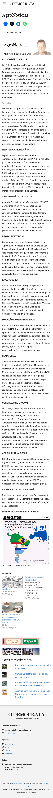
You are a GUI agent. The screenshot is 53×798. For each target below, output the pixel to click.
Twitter (8, 750)
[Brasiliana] (12, 582)
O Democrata (18, 783)
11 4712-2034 (10, 733)
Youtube (8, 754)
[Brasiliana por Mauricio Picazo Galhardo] (36, 587)
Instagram (9, 747)
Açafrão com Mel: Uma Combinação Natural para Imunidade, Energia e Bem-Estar (32, 694)
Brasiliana (6, 589)
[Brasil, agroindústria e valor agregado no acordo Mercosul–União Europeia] (12, 607)
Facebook (9, 744)
